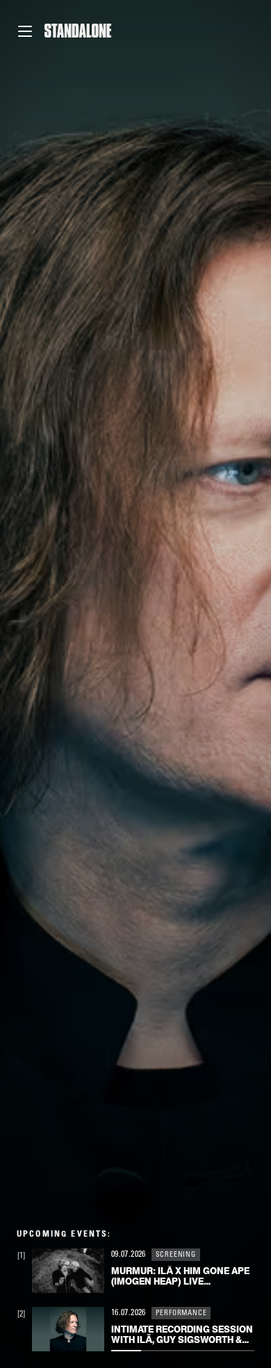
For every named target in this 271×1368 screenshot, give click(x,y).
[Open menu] (25, 30)
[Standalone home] (77, 31)
